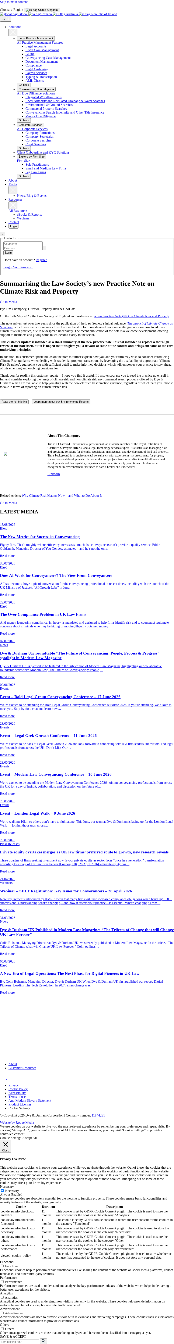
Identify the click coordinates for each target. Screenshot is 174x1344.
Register (41, 260)
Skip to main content (14, 2)
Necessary (12, 1191)
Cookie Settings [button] (19, 1108)
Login (13, 226)
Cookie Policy (18, 1089)
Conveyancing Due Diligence (36, 89)
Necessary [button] (7, 1186)
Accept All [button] (29, 1138)
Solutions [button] (14, 27)
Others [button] (4, 1324)
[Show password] (44, 248)
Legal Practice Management (36, 38)
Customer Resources (22, 1068)
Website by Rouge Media (17, 1122)
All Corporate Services (32, 129)
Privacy (13, 1085)
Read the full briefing (14, 401)
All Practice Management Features (40, 42)
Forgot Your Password (18, 267)
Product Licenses (19, 1104)
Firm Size (23, 160)
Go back (24, 84)
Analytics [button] (6, 1293)
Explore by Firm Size (32, 156)
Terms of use (17, 1097)
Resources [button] (15, 199)
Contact (13, 222)
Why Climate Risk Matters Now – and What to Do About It (62, 495)
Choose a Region (12, 9)
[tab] (41, 10)
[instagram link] (3, 1078)
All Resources (17, 210)
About (12, 180)
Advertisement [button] (10, 1309)
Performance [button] (8, 1277)
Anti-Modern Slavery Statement (29, 1100)
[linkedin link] (10, 1078)
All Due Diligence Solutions (36, 93)
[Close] (12, 32)
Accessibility (17, 1093)
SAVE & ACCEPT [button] (13, 1336)
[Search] (5, 19)
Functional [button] (7, 1262)
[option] (42, 9)
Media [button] (12, 184)
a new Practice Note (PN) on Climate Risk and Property (131, 316)
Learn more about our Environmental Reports (61, 401)
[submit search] (43, 1341)
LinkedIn (54, 474)
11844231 (98, 1115)
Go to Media (8, 302)
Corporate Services (30, 124)
